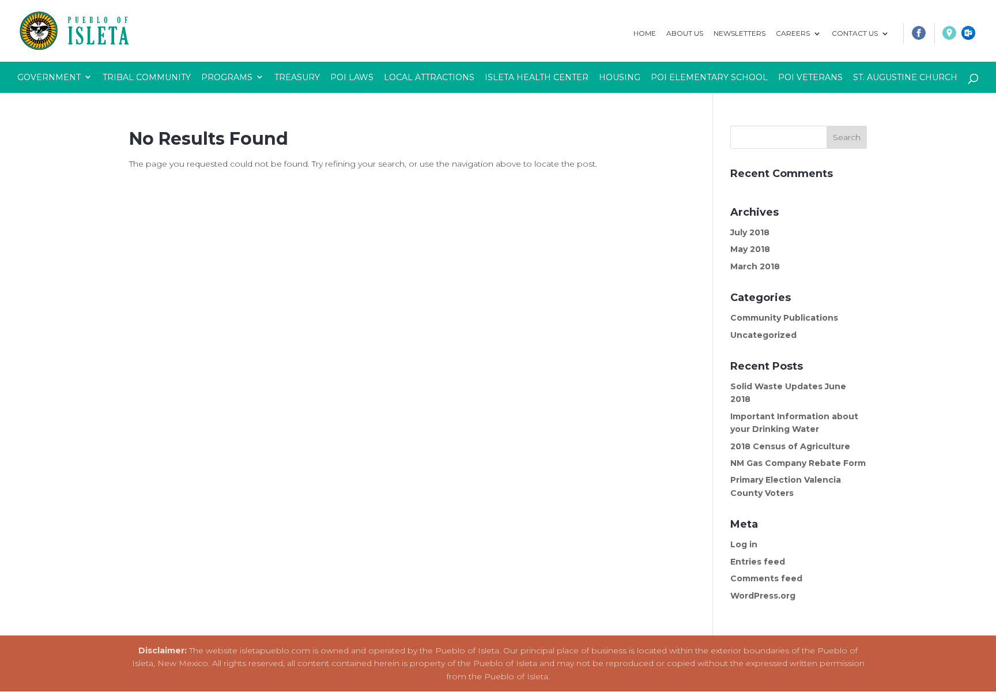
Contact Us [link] (855, 33)
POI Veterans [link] (810, 77)
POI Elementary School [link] (709, 77)
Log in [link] (743, 544)
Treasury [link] (297, 77)
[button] (847, 137)
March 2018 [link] (755, 266)
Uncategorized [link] (763, 335)
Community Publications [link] (784, 318)
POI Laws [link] (351, 77)
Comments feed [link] (766, 578)
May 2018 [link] (750, 249)
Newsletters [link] (739, 33)
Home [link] (644, 33)
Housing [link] (619, 77)
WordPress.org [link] (762, 596)
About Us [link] (684, 33)
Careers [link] (793, 33)
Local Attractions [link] (429, 77)
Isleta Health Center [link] (536, 77)
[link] (914, 36)
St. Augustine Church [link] (905, 77)
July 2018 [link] (749, 232)
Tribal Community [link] (147, 77)
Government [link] (49, 77)
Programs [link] (226, 77)
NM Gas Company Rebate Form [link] (798, 463)
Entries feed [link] (757, 561)
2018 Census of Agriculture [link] (790, 446)
